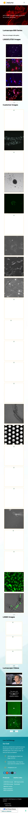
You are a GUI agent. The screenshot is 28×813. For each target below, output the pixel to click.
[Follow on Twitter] (12, 773)
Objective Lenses (7, 786)
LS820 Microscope (8, 784)
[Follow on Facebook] (10, 773)
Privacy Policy (7, 803)
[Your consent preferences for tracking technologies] (25, 810)
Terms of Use (8, 805)
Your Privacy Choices (10, 809)
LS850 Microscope (8, 782)
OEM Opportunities (19, 782)
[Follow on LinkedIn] (4, 773)
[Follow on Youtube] (7, 773)
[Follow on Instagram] (15, 773)
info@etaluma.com (12, 767)
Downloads (17, 784)
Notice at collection (6, 811)
